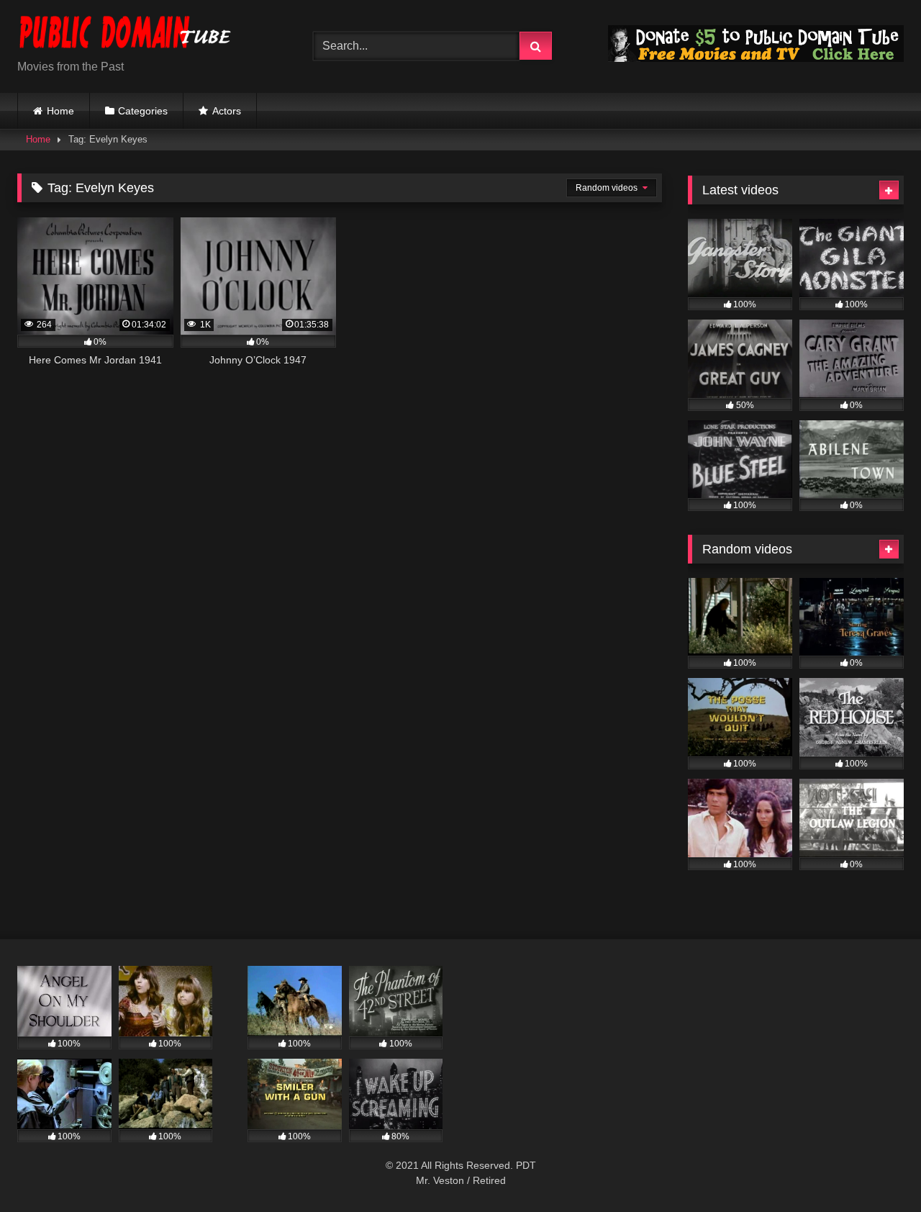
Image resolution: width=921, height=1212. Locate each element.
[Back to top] (876, 1169)
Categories (143, 111)
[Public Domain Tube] (125, 35)
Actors (226, 111)
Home (60, 111)
